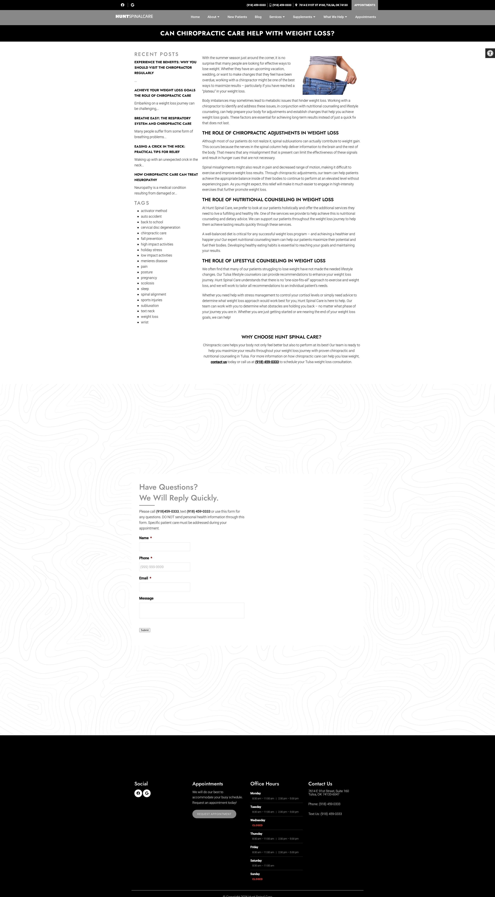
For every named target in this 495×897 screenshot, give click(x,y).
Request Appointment (214, 814)
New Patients (237, 17)
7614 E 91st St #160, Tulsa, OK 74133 (323, 5)
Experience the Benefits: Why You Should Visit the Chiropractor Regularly (165, 67)
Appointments (364, 5)
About (211, 17)
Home (195, 17)
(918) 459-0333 (256, 5)
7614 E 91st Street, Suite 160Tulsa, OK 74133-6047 (328, 792)
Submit (145, 630)
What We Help (333, 17)
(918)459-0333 (167, 511)
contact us (219, 362)
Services (275, 17)
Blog (258, 17)
